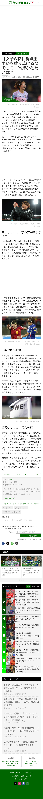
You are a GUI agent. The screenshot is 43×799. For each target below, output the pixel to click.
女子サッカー (22, 53)
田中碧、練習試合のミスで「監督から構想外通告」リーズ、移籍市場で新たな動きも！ (21, 687)
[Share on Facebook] (3, 543)
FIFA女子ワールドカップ (11, 512)
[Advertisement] (21, 28)
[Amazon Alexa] (27, 783)
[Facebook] (23, 783)
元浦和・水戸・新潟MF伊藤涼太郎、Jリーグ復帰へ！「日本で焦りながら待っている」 (21, 730)
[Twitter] (15, 783)
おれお (13, 77)
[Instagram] (19, 783)
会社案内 (15, 776)
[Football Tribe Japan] (21, 2)
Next (37, 474)
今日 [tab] (28, 586)
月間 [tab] (37, 586)
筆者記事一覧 (9, 498)
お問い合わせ (26, 776)
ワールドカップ (8, 53)
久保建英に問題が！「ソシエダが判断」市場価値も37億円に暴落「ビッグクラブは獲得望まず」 (21, 716)
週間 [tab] (33, 586)
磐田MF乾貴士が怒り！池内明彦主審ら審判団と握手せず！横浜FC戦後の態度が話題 (21, 702)
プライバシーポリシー (23, 779)
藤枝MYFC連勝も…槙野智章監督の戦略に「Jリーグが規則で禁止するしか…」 (21, 744)
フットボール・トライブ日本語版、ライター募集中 (20, 503)
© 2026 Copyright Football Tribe (21, 772)
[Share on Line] (12, 543)
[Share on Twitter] (7, 543)
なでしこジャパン (21, 507)
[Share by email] (16, 543)
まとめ (4, 77)
